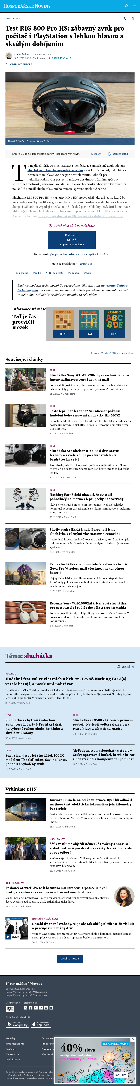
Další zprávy (70, 958)
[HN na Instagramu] (36, 1008)
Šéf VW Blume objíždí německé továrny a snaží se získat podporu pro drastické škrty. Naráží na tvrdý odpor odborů (91, 848)
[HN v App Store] (41, 1024)
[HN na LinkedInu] (41, 1008)
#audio (37, 272)
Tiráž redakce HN (15, 1044)
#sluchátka (22, 272)
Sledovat (96, 154)
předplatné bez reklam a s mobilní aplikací (74, 254)
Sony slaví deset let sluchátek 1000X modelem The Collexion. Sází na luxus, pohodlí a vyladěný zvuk (36, 760)
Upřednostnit (120, 154)
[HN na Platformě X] (25, 1008)
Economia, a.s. (27, 989)
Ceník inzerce (13, 1060)
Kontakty (10, 1038)
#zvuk (87, 272)
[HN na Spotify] (46, 1008)
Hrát (63, 333)
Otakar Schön (21, 53)
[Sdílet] (124, 18)
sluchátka (38, 656)
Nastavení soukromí (52, 1049)
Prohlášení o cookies (52, 1044)
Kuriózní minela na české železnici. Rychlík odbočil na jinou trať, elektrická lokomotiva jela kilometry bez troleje (91, 804)
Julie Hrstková (14, 882)
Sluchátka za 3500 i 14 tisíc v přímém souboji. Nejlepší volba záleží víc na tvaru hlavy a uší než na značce (103, 724)
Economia (11, 1049)
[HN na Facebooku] (30, 1008)
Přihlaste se (85, 263)
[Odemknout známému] (133, 18)
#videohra (74, 272)
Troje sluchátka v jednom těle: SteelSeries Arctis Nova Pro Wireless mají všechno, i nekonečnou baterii (89, 568)
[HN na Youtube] (51, 1008)
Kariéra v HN (12, 1054)
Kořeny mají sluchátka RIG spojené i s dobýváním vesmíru (80, 216)
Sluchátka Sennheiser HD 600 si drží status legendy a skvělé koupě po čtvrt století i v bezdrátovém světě (84, 455)
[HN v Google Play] (17, 1024)
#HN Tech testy (54, 272)
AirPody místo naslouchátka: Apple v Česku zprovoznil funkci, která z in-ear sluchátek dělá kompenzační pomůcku (104, 755)
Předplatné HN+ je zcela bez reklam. (118, 353)
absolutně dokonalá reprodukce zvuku (55, 170)
